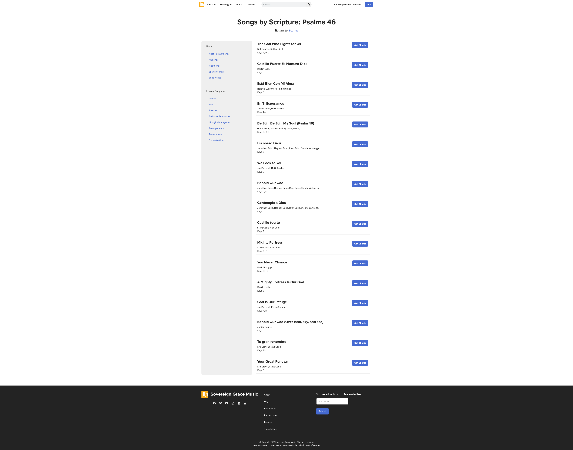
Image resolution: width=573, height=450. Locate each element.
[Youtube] (226, 403)
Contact (251, 4)
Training (224, 4)
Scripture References (219, 116)
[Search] (309, 4)
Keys (211, 104)
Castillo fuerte (268, 222)
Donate (268, 422)
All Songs (213, 59)
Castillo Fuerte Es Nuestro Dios (282, 63)
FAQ (266, 401)
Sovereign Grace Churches (347, 4)
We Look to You (269, 163)
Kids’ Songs (215, 65)
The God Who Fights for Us (279, 43)
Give (369, 4)
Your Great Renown (272, 361)
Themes (213, 110)
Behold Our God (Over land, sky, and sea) (290, 321)
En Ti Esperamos (270, 103)
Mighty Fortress (270, 242)
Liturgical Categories (219, 122)
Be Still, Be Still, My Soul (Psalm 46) (285, 123)
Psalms (293, 30)
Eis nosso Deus (269, 143)
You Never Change (272, 262)
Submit (322, 411)
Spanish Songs (216, 71)
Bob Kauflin (270, 408)
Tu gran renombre (271, 341)
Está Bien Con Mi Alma (275, 83)
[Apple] (245, 403)
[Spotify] (239, 403)
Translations (215, 134)
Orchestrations (217, 140)
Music (210, 4)
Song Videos (215, 77)
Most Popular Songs (219, 53)
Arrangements (216, 128)
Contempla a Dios (271, 202)
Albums (213, 98)
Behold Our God (270, 182)
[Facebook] (214, 403)
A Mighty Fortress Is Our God (280, 282)
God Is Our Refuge (272, 301)
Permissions (270, 415)
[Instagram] (232, 403)
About (239, 4)
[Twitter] (220, 403)
